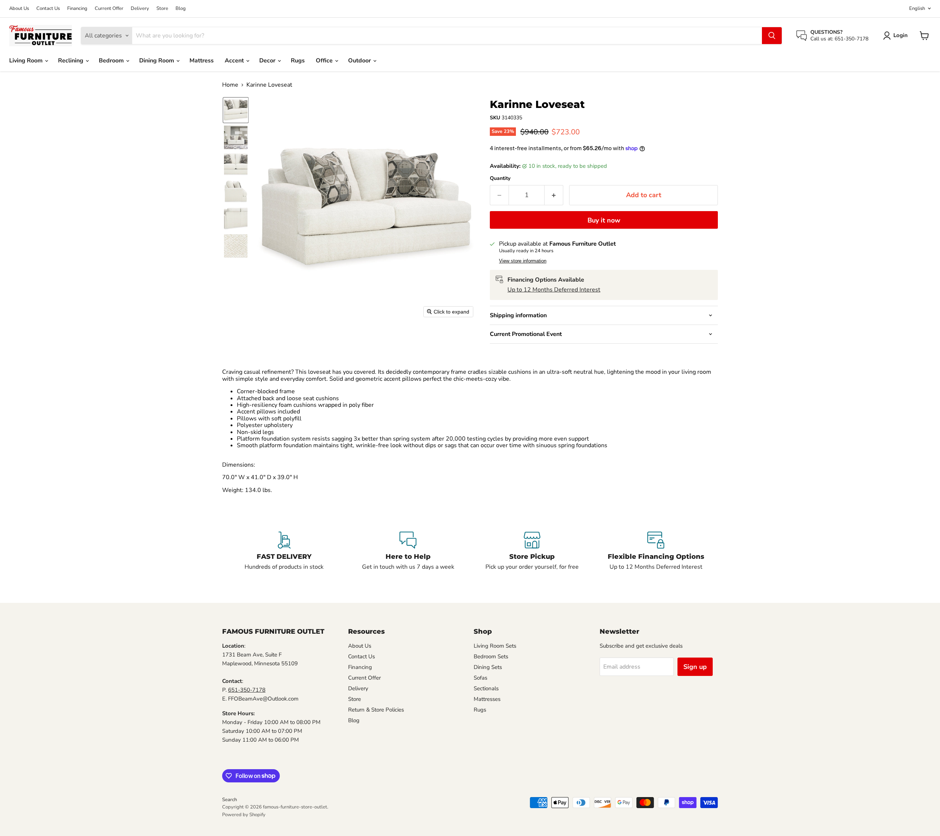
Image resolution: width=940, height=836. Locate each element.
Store (162, 8)
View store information (522, 261)
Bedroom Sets (491, 656)
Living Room (26, 61)
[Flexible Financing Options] (656, 551)
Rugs (298, 61)
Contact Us (48, 8)
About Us (19, 8)
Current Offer (109, 8)
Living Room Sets (495, 645)
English (917, 8)
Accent (235, 61)
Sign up (695, 666)
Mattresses (487, 699)
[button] (897, 35)
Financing (77, 8)
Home (230, 85)
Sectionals (486, 688)
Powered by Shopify (243, 814)
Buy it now (604, 220)
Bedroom (112, 61)
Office (325, 61)
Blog (181, 8)
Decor (268, 61)
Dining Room (157, 61)
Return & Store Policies (376, 709)
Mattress (201, 61)
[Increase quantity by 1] (554, 195)
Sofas (480, 677)
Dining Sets (488, 667)
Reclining (71, 61)
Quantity (500, 178)
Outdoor (360, 61)
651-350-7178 (246, 690)
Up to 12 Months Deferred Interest (553, 290)
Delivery (140, 8)
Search (229, 799)
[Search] (772, 35)
